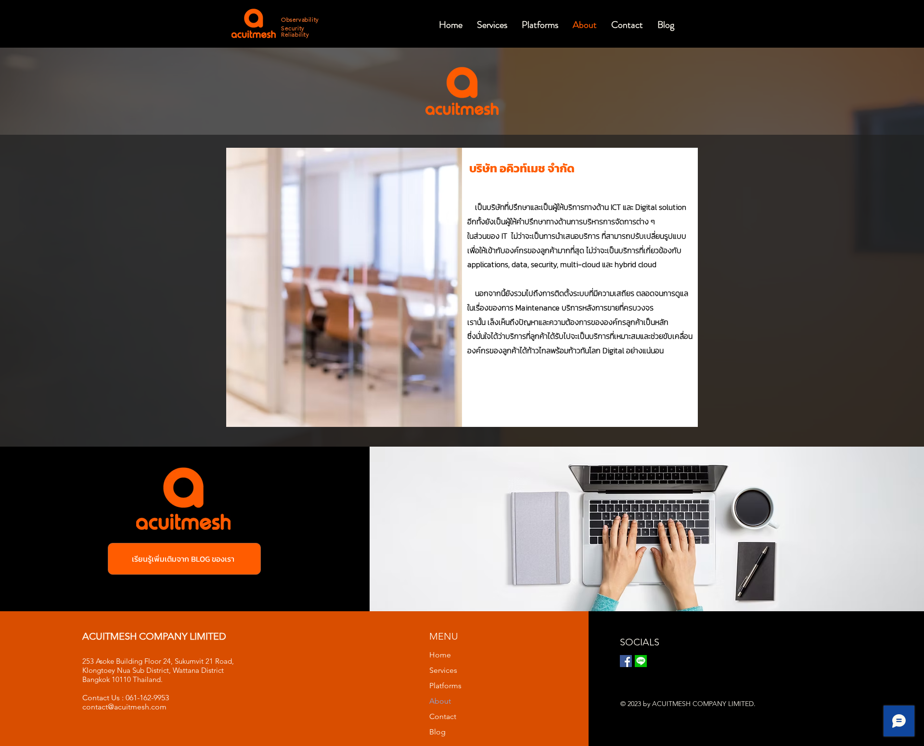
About (440, 701)
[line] (641, 661)
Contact (442, 716)
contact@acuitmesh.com (124, 706)
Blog (437, 731)
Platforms (445, 685)
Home (440, 654)
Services (443, 670)
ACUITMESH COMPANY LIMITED (154, 636)
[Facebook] (626, 661)
